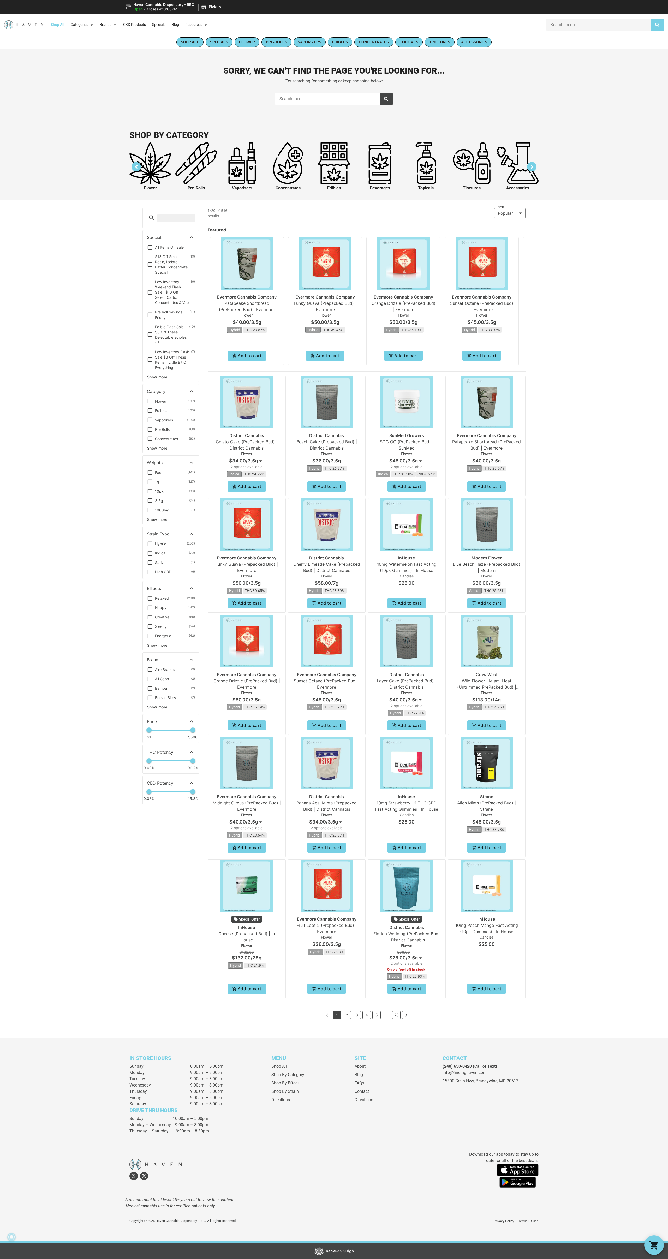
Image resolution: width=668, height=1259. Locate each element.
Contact (362, 1091)
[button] (174, 7)
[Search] (657, 25)
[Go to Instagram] (133, 1176)
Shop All (57, 24)
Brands (105, 24)
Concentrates (288, 188)
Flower (150, 188)
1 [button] (337, 1015)
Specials (158, 24)
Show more (157, 377)
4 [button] (367, 1015)
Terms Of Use (528, 1221)
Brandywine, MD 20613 (497, 1080)
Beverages (380, 188)
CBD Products (134, 24)
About (360, 1066)
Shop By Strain (285, 1091)
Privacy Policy (504, 1221)
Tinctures (472, 188)
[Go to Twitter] (144, 1176)
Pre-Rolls (196, 188)
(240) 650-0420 (457, 1066)
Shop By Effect (285, 1083)
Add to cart (249, 355)
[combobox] (598, 25)
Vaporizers (242, 188)
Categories (79, 24)
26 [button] (396, 1015)
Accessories (517, 188)
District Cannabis (246, 435)
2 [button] (347, 1015)
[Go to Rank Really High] (334, 1251)
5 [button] (376, 1015)
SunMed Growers (406, 435)
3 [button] (357, 1015)
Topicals (426, 188)
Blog (175, 24)
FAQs (359, 1083)
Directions (280, 1099)
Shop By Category (287, 1074)
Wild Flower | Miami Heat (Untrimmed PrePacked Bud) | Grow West (486, 687)
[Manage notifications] (11, 1237)
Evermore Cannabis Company (247, 297)
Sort (502, 207)
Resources (193, 24)
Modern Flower (487, 557)
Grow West (487, 674)
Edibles (334, 188)
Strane (486, 796)
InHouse (406, 557)
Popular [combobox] (505, 213)
